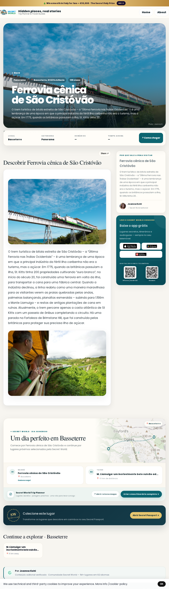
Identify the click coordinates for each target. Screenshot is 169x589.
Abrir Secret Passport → (146, 515)
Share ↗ (105, 153)
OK (161, 584)
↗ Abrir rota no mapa (105, 494)
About (161, 12)
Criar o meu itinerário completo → (141, 494)
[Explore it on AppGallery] (141, 254)
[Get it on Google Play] (152, 246)
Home (146, 12)
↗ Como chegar (151, 137)
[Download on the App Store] (130, 246)
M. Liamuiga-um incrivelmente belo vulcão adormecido (133, 474)
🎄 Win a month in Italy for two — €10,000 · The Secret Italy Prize (83, 3)
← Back (16, 72)
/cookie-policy (117, 584)
